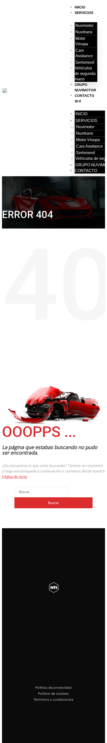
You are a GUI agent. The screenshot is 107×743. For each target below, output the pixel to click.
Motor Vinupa (81, 41)
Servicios (84, 13)
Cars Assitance (84, 53)
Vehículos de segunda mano (85, 73)
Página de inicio (14, 476)
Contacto (84, 96)
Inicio (80, 7)
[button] (86, 101)
